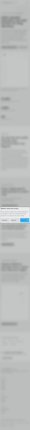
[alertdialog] (15, 215)
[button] (5, 220)
